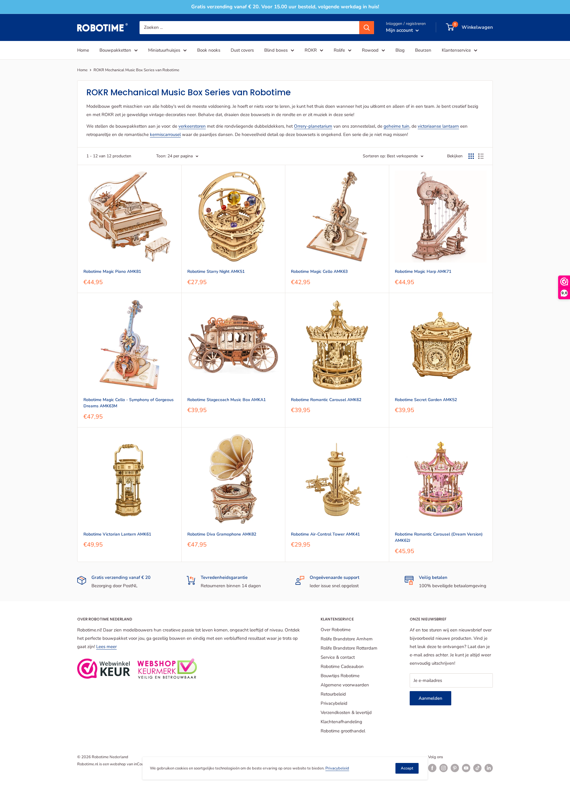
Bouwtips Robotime (340, 676)
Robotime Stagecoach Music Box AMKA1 (226, 400)
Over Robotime (336, 630)
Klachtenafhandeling (341, 722)
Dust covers (242, 50)
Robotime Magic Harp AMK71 (423, 271)
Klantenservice (456, 50)
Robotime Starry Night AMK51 (216, 271)
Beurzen (423, 50)
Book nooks (208, 50)
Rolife (339, 50)
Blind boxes (276, 50)
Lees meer (106, 647)
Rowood (370, 50)
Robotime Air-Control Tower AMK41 (325, 534)
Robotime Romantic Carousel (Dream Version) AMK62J (439, 537)
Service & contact (338, 657)
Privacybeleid (334, 703)
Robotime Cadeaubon (342, 666)
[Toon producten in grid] (471, 156)
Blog (400, 50)
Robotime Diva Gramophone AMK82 (221, 534)
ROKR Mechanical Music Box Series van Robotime (136, 70)
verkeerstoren (192, 126)
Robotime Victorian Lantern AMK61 (117, 534)
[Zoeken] (366, 27)
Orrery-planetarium (313, 126)
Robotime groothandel (343, 731)
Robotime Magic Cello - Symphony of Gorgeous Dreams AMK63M (128, 403)
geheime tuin (396, 126)
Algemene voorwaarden (345, 685)
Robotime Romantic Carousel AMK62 (326, 400)
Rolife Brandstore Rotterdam (349, 648)
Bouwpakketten (115, 50)
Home (83, 50)
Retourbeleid (333, 694)
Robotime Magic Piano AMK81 (112, 271)
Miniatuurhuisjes (164, 50)
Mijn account (400, 30)
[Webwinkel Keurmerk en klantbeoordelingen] (103, 668)
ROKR (311, 50)
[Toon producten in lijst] (481, 156)
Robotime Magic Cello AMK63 (319, 271)
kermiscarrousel (165, 134)
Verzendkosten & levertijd (346, 712)
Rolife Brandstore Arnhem (347, 639)
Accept (407, 768)
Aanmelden (430, 698)
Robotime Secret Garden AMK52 (426, 400)
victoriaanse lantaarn (438, 126)
